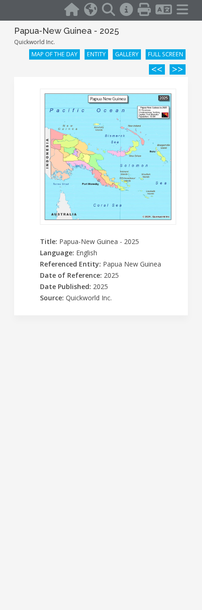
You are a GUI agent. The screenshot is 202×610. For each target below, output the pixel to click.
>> (177, 69)
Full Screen (165, 54)
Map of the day (54, 54)
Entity (96, 54)
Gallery (127, 54)
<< (157, 69)
